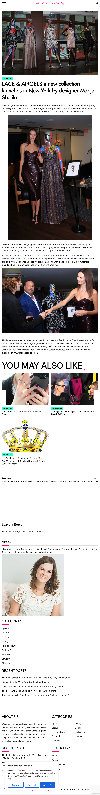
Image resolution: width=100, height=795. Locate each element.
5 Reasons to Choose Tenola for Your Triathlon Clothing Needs (32, 686)
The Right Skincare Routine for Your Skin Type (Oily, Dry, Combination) (36, 677)
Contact (55, 760)
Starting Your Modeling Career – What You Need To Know (72, 413)
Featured (6, 654)
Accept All (47, 785)
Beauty (5, 632)
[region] (32, 776)
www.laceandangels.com (26, 352)
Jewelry (6, 658)
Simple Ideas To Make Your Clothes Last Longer (25, 682)
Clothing (6, 637)
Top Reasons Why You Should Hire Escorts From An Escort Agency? (35, 695)
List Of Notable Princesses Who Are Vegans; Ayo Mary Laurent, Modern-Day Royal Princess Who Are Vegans (24, 461)
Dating (5, 641)
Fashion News (7, 78)
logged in (19, 531)
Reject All (32, 785)
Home (54, 755)
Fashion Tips (8, 650)
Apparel (5, 628)
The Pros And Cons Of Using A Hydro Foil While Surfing (29, 690)
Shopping (6, 663)
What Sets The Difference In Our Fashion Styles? (22, 413)
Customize (16, 785)
